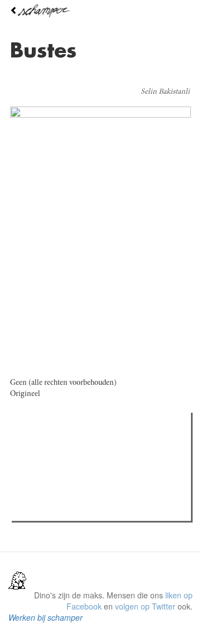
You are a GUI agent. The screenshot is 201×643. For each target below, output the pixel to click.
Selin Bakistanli (165, 92)
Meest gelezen (48, 446)
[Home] (100, 10)
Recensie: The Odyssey (76, 509)
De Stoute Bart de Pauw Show (87, 469)
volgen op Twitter (145, 606)
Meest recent (114, 446)
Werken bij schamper (45, 617)
